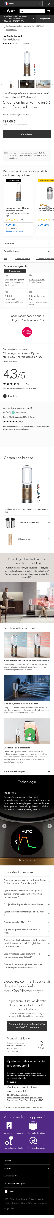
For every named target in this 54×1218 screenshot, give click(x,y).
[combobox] (23, 3)
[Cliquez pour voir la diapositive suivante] (49, 826)
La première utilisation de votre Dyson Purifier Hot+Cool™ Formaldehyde (27, 1005)
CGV (6, 1199)
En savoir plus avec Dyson (14, 1183)
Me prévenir (45, 19)
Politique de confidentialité (18, 1199)
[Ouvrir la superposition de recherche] (32, 11)
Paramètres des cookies (11, 1203)
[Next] (52, 84)
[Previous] (1, 84)
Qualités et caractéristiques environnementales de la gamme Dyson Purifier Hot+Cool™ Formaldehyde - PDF (25, 1098)
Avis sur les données (40, 1203)
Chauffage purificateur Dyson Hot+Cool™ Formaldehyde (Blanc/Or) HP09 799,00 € (15, 18)
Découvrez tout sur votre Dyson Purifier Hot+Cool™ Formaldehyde (27, 1026)
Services (7, 1168)
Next (47, 208)
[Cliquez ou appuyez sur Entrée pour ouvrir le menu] (4, 11)
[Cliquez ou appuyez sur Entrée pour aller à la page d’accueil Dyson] (11, 12)
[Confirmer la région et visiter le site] (49, 4)
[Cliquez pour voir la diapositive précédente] (4, 826)
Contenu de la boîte (22, 259)
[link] (15, 396)
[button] (27, 84)
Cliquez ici (12, 1082)
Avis (5, 259)
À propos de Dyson (12, 1176)
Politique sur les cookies (36, 1199)
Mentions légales (26, 1203)
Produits (7, 1160)
